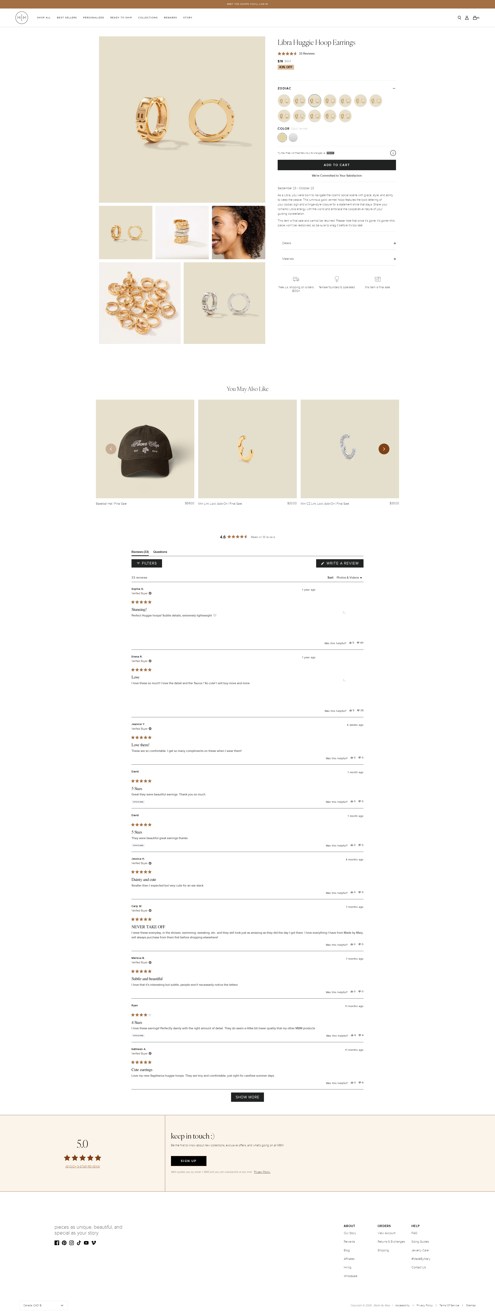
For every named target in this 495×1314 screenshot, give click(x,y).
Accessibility (402, 1305)
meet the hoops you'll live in (247, 4)
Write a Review (344, 564)
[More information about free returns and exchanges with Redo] (393, 153)
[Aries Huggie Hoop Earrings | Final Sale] (299, 115)
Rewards (170, 17)
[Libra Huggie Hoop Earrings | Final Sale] (314, 100)
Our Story (350, 1233)
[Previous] (111, 449)
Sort (331, 578)
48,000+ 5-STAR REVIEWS (82, 1166)
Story (188, 17)
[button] (344, 612)
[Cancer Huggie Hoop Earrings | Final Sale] (345, 115)
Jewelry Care (420, 1250)
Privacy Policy (425, 1305)
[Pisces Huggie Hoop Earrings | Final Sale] (284, 115)
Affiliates (349, 1259)
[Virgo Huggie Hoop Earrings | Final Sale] (299, 100)
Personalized (93, 17)
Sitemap (471, 1305)
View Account (386, 1233)
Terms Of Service (449, 1305)
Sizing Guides (420, 1241)
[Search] (459, 18)
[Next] (384, 449)
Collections (148, 17)
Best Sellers (67, 17)
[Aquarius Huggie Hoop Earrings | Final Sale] (375, 100)
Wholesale (350, 1276)
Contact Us (418, 1267)
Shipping (383, 1250)
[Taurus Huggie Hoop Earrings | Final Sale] (314, 115)
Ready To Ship (121, 17)
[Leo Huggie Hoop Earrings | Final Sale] (284, 100)
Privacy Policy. (262, 1172)
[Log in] (466, 18)
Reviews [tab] (140, 553)
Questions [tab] (160, 553)
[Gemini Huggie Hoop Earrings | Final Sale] (329, 115)
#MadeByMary (420, 1259)
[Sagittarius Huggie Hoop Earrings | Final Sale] (345, 100)
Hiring (347, 1267)
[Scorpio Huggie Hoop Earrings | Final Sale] (329, 100)
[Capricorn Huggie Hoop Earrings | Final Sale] (360, 100)
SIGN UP (188, 1161)
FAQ (414, 1233)
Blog (347, 1250)
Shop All (44, 17)
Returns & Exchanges (391, 1241)
